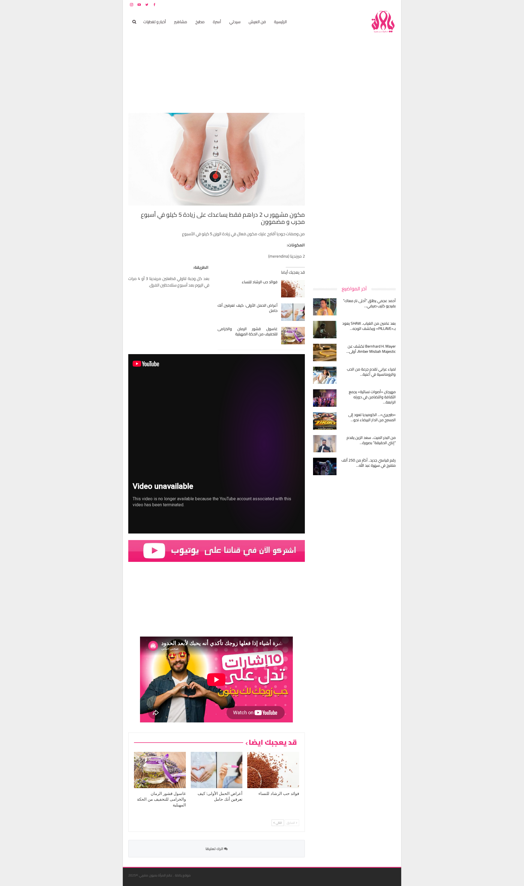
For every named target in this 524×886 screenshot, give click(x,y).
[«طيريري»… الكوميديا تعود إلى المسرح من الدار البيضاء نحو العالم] (325, 421)
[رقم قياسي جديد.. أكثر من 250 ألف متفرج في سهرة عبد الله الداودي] (325, 466)
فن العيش (257, 22)
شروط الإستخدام (343, 4)
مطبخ (200, 22)
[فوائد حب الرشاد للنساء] (293, 288)
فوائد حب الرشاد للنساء (260, 281)
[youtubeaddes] (216, 550)
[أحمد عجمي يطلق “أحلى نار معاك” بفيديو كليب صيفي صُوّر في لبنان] (325, 307)
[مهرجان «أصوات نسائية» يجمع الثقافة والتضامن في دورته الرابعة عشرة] (325, 398)
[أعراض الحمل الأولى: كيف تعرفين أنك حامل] (293, 312)
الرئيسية (280, 22)
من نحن (391, 4)
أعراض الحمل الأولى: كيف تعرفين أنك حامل (248, 308)
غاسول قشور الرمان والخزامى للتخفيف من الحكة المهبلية (248, 331)
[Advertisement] (355, 194)
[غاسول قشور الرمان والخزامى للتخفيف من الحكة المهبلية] (293, 335)
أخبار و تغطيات (154, 22)
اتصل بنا (360, 4)
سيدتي (234, 22)
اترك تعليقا (215, 848)
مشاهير (180, 22)
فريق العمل (376, 4)
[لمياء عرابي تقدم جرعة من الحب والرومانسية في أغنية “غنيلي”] (325, 375)
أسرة (217, 22)
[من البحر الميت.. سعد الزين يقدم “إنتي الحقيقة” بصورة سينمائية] (325, 444)
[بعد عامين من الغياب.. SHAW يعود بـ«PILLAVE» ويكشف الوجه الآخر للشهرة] (325, 329)
